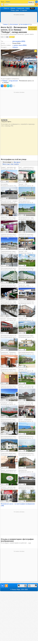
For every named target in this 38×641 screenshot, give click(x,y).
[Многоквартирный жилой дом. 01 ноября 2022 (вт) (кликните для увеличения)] (9, 277)
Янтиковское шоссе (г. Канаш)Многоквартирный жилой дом (10, 336)
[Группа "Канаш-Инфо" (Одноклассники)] (36, 4)
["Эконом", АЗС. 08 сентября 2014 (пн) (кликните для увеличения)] (26, 260)
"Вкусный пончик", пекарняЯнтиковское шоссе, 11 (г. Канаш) (11, 201)
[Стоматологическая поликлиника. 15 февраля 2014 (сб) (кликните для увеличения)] (26, 311)
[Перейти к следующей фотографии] (32, 28)
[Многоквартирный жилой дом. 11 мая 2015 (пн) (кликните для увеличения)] (26, 462)
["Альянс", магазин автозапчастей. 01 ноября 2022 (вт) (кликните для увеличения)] (9, 327)
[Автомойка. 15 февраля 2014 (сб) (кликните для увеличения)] (9, 193)
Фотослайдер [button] (7, 162)
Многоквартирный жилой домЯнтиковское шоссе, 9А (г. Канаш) (11, 269)
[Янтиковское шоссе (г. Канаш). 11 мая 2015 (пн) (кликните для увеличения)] (9, 344)
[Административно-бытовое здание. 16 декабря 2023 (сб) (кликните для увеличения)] (9, 294)
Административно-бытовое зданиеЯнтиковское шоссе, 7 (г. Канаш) (12, 235)
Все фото (17, 162)
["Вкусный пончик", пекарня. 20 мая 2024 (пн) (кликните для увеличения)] (9, 210)
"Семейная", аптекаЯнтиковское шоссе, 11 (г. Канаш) (11, 403)
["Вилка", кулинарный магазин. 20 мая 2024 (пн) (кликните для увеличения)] (9, 479)
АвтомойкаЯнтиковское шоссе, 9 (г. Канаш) (11, 185)
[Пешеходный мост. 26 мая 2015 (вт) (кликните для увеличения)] (26, 210)
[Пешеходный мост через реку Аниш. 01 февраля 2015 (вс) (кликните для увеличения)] (26, 227)
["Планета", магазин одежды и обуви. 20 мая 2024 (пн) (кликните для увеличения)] (26, 412)
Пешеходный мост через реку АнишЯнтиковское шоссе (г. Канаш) (12, 302)
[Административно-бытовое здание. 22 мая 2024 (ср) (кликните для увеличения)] (9, 243)
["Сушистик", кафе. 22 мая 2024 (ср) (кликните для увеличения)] (26, 294)
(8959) (18, 41)
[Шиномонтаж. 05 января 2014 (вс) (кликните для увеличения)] (26, 479)
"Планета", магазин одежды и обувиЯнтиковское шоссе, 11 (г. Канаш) (11, 487)
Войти (8, 2)
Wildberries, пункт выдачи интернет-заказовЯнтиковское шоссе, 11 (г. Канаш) (14, 218)
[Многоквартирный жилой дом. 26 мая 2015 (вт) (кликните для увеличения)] (26, 277)
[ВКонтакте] (2, 86)
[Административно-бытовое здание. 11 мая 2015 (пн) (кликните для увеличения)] (26, 496)
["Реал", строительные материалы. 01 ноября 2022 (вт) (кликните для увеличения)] (26, 176)
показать (15, 47)
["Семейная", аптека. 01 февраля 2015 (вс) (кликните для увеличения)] (9, 412)
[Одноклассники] (5, 86)
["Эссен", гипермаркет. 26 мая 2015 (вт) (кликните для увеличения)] (26, 428)
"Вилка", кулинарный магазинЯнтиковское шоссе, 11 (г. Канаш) (11, 471)
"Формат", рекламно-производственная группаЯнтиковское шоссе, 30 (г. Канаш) (15, 168)
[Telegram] (11, 86)
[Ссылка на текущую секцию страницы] (28, 32)
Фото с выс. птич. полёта (11, 164)
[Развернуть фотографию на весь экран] (35, 51)
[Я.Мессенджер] (8, 86)
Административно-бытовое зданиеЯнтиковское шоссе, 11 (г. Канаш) (12, 285)
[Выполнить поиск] (2, 4)
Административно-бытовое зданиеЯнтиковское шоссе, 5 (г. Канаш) (12, 386)
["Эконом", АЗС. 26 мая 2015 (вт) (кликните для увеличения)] (26, 193)
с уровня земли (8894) (19, 45)
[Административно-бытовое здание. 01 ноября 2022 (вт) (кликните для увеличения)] (26, 445)
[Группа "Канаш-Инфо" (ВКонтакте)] (36, 2)
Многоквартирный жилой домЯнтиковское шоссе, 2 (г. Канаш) (11, 437)
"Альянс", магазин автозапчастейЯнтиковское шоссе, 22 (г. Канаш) (11, 319)
